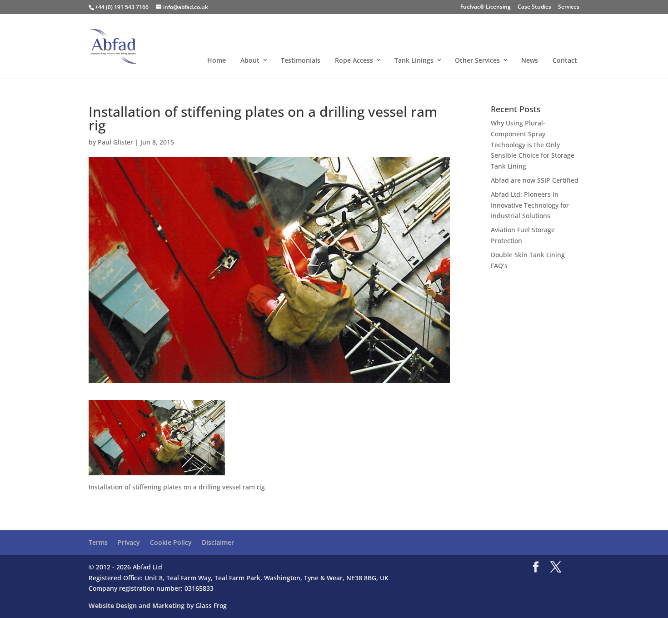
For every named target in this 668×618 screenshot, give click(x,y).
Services (568, 7)
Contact (565, 60)
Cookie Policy (171, 542)
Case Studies (534, 7)
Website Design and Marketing (136, 605)
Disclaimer (218, 542)
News (529, 60)
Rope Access (354, 60)
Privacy (129, 542)
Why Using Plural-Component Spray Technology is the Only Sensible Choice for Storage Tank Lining (532, 144)
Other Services (477, 60)
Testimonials (300, 60)
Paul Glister (115, 142)
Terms (98, 542)
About (249, 60)
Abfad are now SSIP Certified (534, 180)
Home (216, 60)
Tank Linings (414, 60)
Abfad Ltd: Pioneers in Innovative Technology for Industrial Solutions (530, 205)
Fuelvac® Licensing (485, 7)
